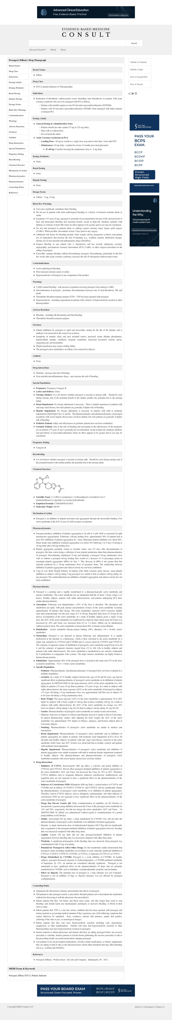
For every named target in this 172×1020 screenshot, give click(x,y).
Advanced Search (36, 49)
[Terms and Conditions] (135, 93)
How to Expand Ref (138, 76)
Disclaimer (149, 1006)
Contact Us (160, 1006)
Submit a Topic (136, 69)
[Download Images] (132, 93)
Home (63, 49)
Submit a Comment (138, 62)
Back (53, 49)
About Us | (139, 1006)
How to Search (136, 84)
